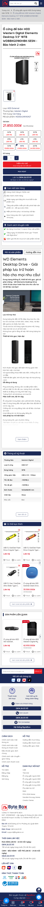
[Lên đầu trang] (39, 883)
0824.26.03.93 (8, 856)
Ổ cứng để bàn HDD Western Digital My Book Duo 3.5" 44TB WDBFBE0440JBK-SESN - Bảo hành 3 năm (31, 640)
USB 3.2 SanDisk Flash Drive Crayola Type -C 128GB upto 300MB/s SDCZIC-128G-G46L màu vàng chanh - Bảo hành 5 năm (12, 549)
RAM (24, 791)
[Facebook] (19, 680)
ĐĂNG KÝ (38, 671)
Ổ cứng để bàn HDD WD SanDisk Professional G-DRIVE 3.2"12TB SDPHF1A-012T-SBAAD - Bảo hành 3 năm (12, 640)
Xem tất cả (22, 514)
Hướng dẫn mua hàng (31, 740)
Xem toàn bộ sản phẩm (21, 604)
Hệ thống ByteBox (22, 727)
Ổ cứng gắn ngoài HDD (32, 779)
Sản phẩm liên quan (16, 614)
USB (24, 770)
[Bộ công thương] (10, 883)
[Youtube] (24, 680)
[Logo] (5, 3)
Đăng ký (5, 776)
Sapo (28, 898)
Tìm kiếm (5, 770)
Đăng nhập (6, 773)
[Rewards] (6, 900)
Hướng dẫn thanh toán (31, 743)
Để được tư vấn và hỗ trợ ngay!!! (22, 178)
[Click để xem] (22, 69)
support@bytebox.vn (15, 832)
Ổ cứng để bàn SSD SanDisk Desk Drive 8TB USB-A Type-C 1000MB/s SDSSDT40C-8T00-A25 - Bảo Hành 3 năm (30, 584)
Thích (8, 560)
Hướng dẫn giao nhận (31, 746)
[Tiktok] (29, 680)
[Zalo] (13, 680)
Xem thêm (22, 439)
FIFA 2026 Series (29, 794)
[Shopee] (4, 868)
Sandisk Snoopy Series (31, 797)
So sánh (17, 560)
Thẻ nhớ (26, 773)
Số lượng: (6, 153)
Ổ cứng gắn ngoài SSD (31, 776)
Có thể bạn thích (15, 524)
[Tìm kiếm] (36, 3)
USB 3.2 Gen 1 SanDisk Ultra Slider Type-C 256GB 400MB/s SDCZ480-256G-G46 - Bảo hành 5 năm (12, 584)
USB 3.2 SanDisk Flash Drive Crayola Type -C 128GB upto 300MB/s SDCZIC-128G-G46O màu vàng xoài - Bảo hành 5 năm (31, 549)
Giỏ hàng (5, 779)
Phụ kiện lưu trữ (28, 788)
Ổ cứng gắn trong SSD (31, 782)
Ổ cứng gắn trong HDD (31, 785)
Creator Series (28, 800)
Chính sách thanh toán (10, 762)
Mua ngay (22, 171)
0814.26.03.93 (22, 708)
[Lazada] (9, 868)
